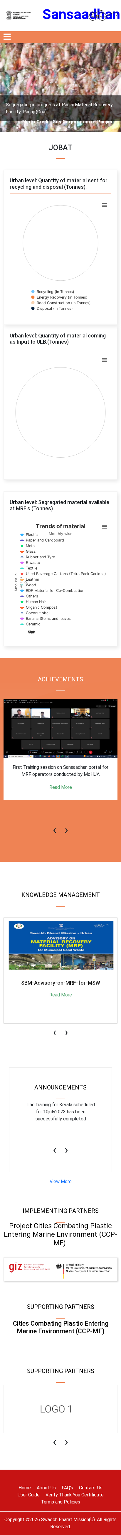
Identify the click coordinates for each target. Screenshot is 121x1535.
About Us (46, 1488)
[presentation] (54, 827)
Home (25, 1488)
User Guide (29, 1495)
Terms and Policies (60, 1502)
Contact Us (90, 1488)
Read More (60, 808)
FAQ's (67, 1488)
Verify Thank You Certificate (75, 1495)
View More (61, 1181)
